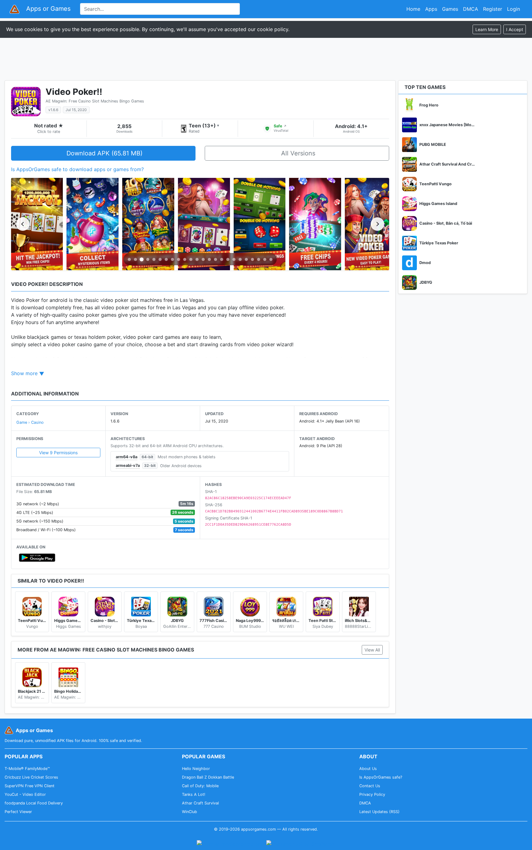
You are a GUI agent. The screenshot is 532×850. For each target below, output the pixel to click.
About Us (368, 768)
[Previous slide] (23, 224)
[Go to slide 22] (258, 259)
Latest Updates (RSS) (379, 811)
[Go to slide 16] (221, 259)
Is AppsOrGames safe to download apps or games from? (77, 169)
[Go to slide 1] (129, 259)
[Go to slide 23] (264, 259)
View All (372, 649)
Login (513, 9)
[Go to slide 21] (252, 259)
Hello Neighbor (196, 768)
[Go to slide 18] (234, 259)
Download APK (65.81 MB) (104, 153)
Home (413, 9)
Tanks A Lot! (193, 794)
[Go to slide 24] (270, 259)
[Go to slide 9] (178, 259)
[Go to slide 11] (190, 259)
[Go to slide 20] (246, 259)
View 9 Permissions (58, 452)
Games (450, 9)
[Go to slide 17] (227, 259)
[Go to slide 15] (215, 259)
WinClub (189, 811)
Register (492, 9)
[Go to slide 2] (135, 259)
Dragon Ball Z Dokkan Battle (208, 777)
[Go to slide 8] (172, 259)
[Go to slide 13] (203, 259)
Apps (431, 9)
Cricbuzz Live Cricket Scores (31, 777)
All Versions (298, 153)
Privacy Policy (372, 794)
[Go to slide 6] (160, 259)
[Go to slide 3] (142, 260)
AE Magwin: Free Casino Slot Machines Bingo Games (95, 101)
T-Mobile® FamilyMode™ (27, 768)
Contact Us (369, 786)
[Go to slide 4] (147, 259)
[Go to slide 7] (166, 259)
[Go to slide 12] (197, 259)
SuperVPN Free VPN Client (29, 786)
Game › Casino (30, 422)
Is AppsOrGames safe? (380, 777)
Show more (24, 373)
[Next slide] (377, 224)
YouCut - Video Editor (25, 794)
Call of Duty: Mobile (200, 786)
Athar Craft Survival (200, 803)
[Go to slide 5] (153, 259)
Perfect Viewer (18, 811)
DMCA (470, 9)
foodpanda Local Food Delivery (34, 803)
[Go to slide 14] (209, 259)
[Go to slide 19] (240, 259)
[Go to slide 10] (184, 259)
